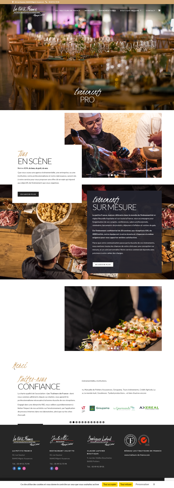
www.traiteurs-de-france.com (137, 455)
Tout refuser (126, 484)
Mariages (89, 11)
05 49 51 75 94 (54, 2)
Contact (150, 11)
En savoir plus (28, 194)
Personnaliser (142, 484)
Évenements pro (107, 11)
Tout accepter (109, 484)
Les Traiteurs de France (67, 11)
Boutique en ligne (129, 11)
